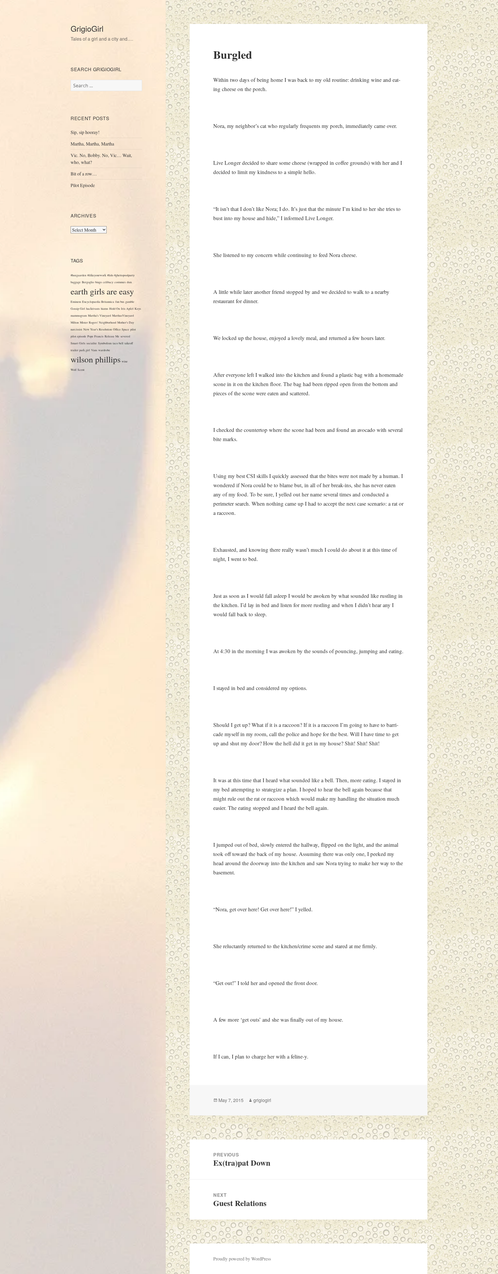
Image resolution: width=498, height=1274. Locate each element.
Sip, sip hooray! (85, 132)
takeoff (128, 343)
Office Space (121, 329)
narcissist (76, 329)
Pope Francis (95, 336)
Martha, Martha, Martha (92, 144)
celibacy (108, 282)
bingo (98, 282)
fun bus (119, 302)
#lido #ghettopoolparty (121, 275)
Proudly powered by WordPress (242, 1259)
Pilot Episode (83, 185)
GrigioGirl (87, 28)
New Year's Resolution (97, 329)
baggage (76, 282)
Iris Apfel (127, 309)
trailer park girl (80, 350)
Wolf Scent (77, 370)
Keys (138, 309)
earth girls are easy (102, 291)
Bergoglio (88, 282)
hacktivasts (93, 309)
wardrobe (104, 350)
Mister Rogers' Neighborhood (98, 322)
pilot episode (78, 336)
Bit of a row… (84, 174)
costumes (120, 282)
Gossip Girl (78, 309)
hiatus (104, 309)
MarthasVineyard (123, 315)
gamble (129, 302)
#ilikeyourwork (96, 275)
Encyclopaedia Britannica (98, 302)
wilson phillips (95, 359)
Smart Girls (78, 343)
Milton (75, 322)
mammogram (79, 315)
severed (125, 336)
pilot (133, 329)
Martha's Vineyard (99, 315)
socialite (91, 343)
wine (125, 361)
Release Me (112, 336)
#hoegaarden (78, 275)
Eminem (76, 302)
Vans (94, 350)
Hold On (114, 309)
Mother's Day (125, 322)
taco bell (118, 343)
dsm (129, 282)
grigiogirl (262, 1100)
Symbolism (105, 343)
